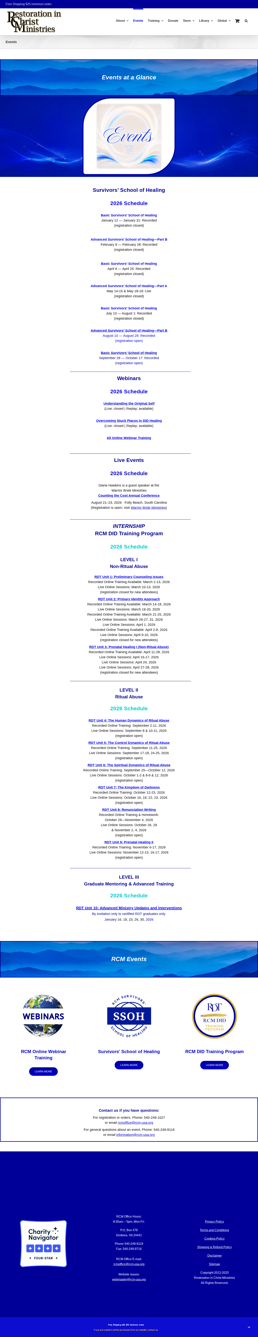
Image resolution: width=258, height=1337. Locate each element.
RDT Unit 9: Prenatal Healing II (128, 842)
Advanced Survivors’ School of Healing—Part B (129, 239)
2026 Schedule (129, 203)
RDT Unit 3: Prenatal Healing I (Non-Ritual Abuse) (129, 647)
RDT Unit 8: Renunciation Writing (129, 810)
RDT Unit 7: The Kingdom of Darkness (129, 787)
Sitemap (214, 1264)
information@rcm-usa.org (135, 1135)
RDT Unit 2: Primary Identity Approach (129, 599)
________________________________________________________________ (130, 370)
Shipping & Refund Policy (214, 1247)
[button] (246, 20)
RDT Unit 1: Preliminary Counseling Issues (128, 577)
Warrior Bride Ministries (148, 508)
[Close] (249, 1327)
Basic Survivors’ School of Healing (129, 215)
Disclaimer (214, 1255)
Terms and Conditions (214, 1230)
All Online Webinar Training (129, 438)
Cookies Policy (214, 1238)
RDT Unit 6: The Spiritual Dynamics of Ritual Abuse (129, 765)
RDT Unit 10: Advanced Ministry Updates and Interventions (129, 908)
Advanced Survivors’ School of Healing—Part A (129, 286)
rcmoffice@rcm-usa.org (135, 1123)
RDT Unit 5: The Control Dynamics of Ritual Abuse (129, 743)
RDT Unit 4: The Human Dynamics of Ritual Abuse (129, 720)
